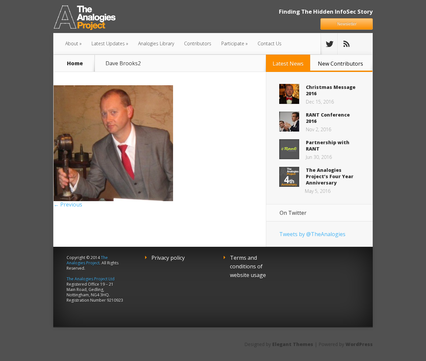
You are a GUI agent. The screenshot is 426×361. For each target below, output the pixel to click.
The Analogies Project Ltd (90, 279)
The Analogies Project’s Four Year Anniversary (329, 176)
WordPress (359, 344)
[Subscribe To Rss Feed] (346, 44)
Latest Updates (108, 43)
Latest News (288, 63)
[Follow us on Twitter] (329, 44)
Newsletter (346, 24)
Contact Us (270, 43)
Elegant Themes (292, 344)
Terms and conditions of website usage (248, 266)
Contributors (197, 43)
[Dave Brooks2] (113, 199)
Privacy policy (168, 257)
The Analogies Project (87, 260)
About (71, 43)
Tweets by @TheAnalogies (312, 234)
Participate (232, 43)
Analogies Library (156, 43)
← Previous (68, 204)
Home (75, 63)
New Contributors (340, 63)
